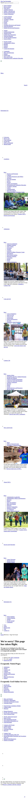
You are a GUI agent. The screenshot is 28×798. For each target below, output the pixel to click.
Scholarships (10, 318)
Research (9, 500)
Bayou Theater (10, 389)
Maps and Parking (11, 504)
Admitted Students (8, 9)
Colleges (9, 175)
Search (2, 2)
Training (6, 46)
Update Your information (10, 34)
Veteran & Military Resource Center (15, 192)
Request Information (9, 692)
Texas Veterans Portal (9, 714)
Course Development (9, 48)
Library (5, 23)
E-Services (6, 137)
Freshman (9, 248)
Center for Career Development (14, 381)
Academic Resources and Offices (15, 176)
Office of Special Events (13, 444)
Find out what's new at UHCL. (14, 468)
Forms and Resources (12, 319)
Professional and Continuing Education (13, 58)
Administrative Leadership (13, 497)
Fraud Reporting (8, 722)
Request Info (7, 627)
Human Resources (8, 711)
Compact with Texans (9, 725)
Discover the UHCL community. (17, 414)
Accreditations (10, 509)
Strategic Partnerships (12, 507)
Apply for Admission (12, 243)
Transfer (9, 249)
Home (2, 634)
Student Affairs (10, 375)
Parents (8, 259)
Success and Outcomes (9, 544)
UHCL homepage (14, 657)
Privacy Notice (7, 727)
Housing (9, 383)
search (10, 659)
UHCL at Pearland (8, 143)
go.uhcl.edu (6, 141)
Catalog (9, 187)
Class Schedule (7, 18)
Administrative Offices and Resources (16, 498)
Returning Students (11, 256)
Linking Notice (7, 726)
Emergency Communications (14, 445)
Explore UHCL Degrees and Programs (15, 214)
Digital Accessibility (9, 740)
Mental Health (7, 144)
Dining (8, 385)
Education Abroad (11, 190)
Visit (5, 629)
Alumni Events (7, 33)
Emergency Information (9, 700)
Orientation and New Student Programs (16, 376)
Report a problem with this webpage (12, 784)
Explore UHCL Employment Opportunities (15, 530)
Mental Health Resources (10, 739)
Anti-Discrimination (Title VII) (11, 734)
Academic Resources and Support (12, 25)
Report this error (8, 660)
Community (7, 51)
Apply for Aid (10, 315)
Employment (7, 55)
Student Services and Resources (11, 28)
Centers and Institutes (12, 183)
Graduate (9, 250)
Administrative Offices (9, 43)
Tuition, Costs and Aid (9, 11)
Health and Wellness (12, 378)
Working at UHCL (11, 508)
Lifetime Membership (9, 32)
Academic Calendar (8, 19)
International (10, 253)
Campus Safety (7, 707)
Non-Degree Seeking (12, 255)
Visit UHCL (7, 8)
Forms (8, 260)
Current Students (8, 16)
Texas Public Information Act (11, 721)
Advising (6, 21)
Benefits (6, 44)
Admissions (6, 229)
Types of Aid (10, 316)
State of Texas (7, 718)
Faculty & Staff (7, 41)
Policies (6, 47)
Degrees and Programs (9, 12)
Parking (6, 54)
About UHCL (7, 482)
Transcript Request (8, 26)
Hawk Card (6, 138)
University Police (8, 703)
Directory (9, 505)
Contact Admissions (9, 14)
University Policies (8, 729)
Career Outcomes (11, 559)
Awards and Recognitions (10, 37)
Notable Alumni (11, 562)
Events (5, 22)
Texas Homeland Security (10, 719)
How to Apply (7, 7)
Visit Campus (10, 246)
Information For (8, 601)
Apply (5, 626)
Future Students (7, 5)
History (8, 501)
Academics (6, 159)
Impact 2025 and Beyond (13, 511)
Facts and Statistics (11, 502)
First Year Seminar (11, 179)
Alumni (5, 30)
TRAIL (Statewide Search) (10, 716)
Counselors (9, 257)
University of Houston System (11, 701)
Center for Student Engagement (14, 379)
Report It (6, 730)
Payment (9, 320)
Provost (9, 182)
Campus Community (12, 382)
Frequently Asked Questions (14, 322)
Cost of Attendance (11, 313)
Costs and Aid (7, 299)
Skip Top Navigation (6, 1)
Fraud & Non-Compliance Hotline (12, 705)
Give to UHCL (7, 39)
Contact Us (6, 630)
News (8, 442)
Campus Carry (7, 733)
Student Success (11, 561)
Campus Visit (7, 672)
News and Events (8, 57)
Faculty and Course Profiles (10, 712)
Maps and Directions (9, 52)
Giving (5, 675)
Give (5, 625)
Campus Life (7, 360)
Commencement (11, 189)
